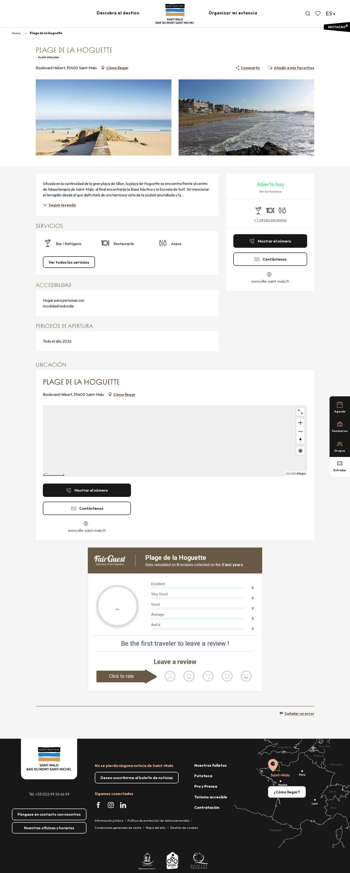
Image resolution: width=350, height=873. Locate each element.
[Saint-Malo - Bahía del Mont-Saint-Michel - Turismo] (175, 14)
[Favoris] (318, 13)
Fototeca (203, 775)
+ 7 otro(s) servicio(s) (270, 220)
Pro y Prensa (205, 786)
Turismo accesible (210, 797)
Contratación (206, 807)
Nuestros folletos (210, 765)
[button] (307, 13)
